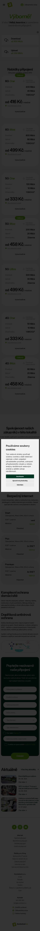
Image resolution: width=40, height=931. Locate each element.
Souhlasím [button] (20, 476)
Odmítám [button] (20, 485)
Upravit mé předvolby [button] (20, 480)
